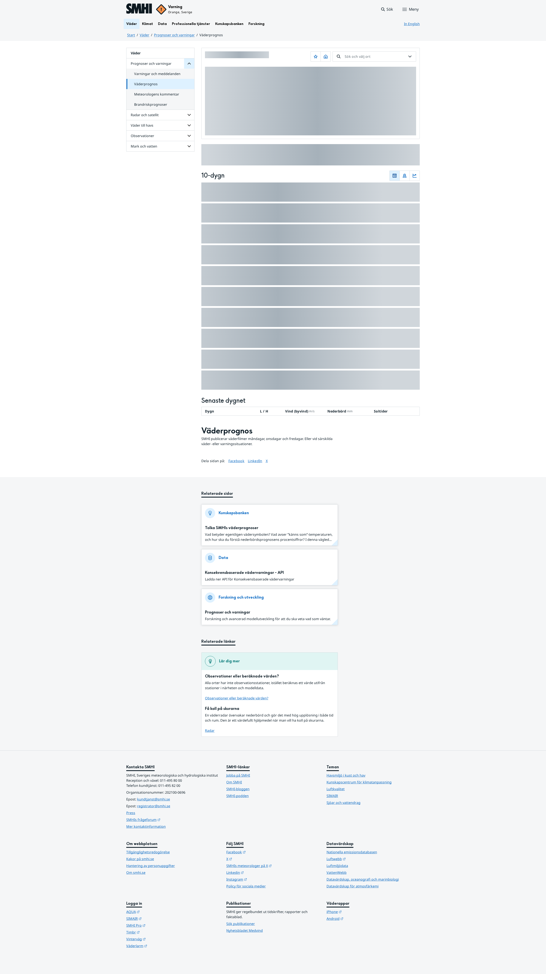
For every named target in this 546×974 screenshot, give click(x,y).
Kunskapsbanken (229, 23)
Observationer (142, 135)
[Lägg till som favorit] (316, 56)
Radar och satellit (145, 115)
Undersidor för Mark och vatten (189, 146)
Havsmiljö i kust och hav (346, 775)
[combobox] (374, 56)
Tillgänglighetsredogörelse (148, 852)
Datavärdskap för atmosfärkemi (353, 886)
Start (131, 35)
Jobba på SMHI (238, 775)
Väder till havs (142, 125)
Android (356, 918)
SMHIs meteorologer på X (270, 865)
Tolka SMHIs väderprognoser (231, 528)
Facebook (236, 460)
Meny (414, 9)
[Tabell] (394, 176)
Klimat (147, 23)
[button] (387, 9)
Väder (131, 23)
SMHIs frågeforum (164, 819)
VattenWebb (337, 872)
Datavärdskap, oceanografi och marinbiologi (363, 879)
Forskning (256, 23)
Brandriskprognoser (150, 104)
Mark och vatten (144, 146)
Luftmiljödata (337, 865)
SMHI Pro (156, 925)
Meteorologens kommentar (156, 94)
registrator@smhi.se (153, 806)
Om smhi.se (135, 872)
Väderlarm (157, 945)
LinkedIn (255, 460)
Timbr (154, 932)
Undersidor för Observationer (189, 136)
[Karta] (404, 176)
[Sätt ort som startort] (326, 56)
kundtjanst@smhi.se (153, 799)
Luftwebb (357, 858)
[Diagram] (415, 176)
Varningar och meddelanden (157, 73)
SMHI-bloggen (238, 789)
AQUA (154, 911)
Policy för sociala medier (246, 886)
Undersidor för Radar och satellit (189, 115)
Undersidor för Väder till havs (189, 125)
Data (162, 23)
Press (130, 812)
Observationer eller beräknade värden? (236, 698)
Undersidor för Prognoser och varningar (189, 63)
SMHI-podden (237, 795)
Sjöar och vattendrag (343, 802)
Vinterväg (156, 938)
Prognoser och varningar (174, 35)
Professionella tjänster (191, 23)
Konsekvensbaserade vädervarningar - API (244, 572)
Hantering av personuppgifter (150, 865)
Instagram (257, 879)
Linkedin (256, 872)
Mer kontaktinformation (146, 826)
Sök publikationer (240, 923)
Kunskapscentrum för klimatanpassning (359, 782)
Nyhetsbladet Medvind (244, 930)
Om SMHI (234, 782)
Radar (210, 730)
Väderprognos (146, 84)
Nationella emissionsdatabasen (352, 852)
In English (412, 24)
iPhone (355, 911)
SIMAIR (332, 795)
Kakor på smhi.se (140, 859)
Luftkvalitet (336, 789)
